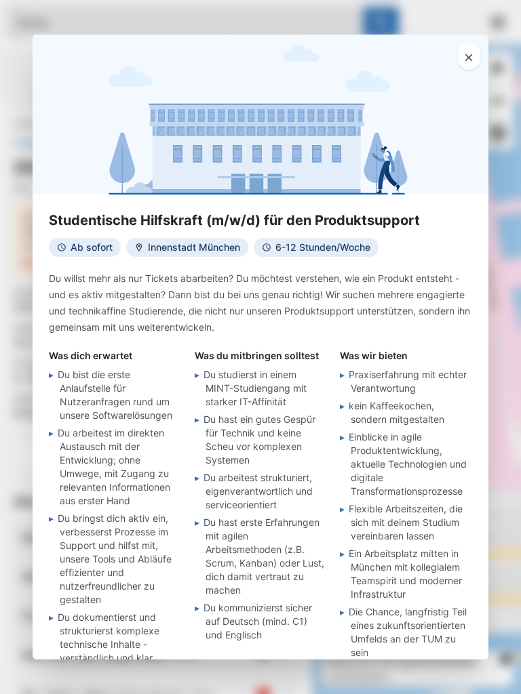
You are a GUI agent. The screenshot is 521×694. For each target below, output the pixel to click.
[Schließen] (468, 56)
